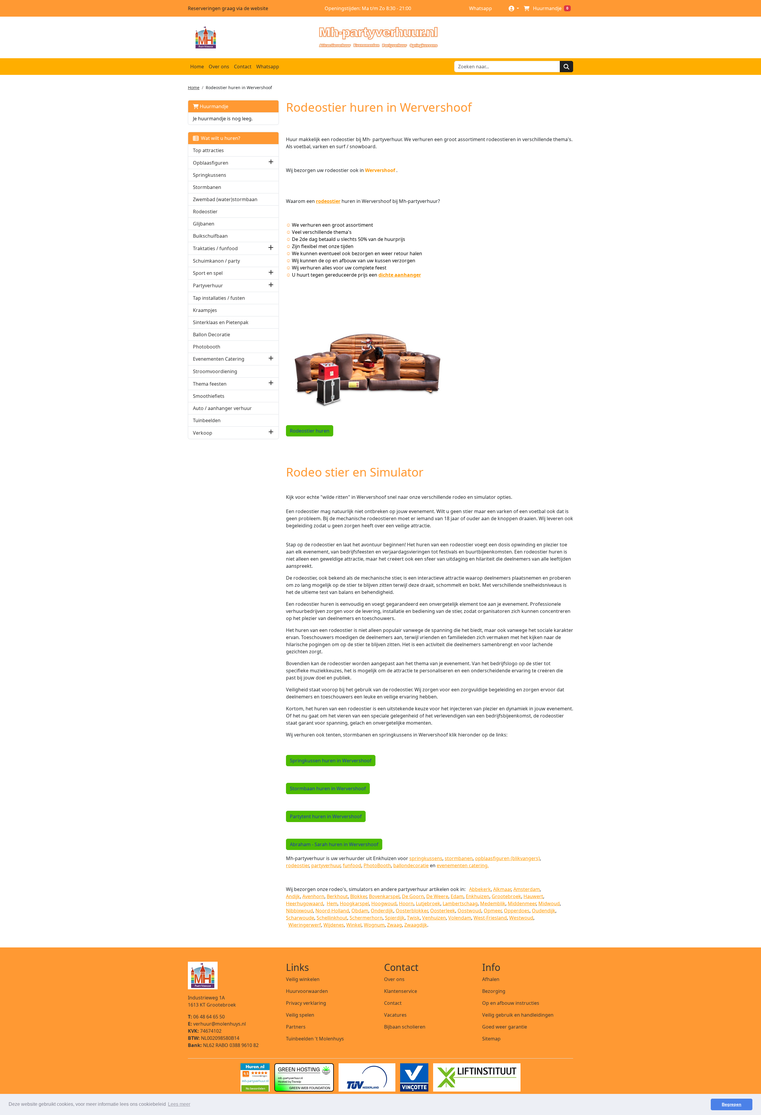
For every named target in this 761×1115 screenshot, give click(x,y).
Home (197, 66)
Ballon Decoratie (211, 334)
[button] (271, 162)
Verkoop (202, 433)
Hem (332, 903)
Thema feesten (210, 384)
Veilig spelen (300, 1015)
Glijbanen (203, 223)
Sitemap (491, 1038)
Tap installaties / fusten (219, 298)
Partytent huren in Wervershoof (326, 816)
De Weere (437, 896)
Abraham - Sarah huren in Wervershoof (334, 844)
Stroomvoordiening (215, 371)
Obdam (359, 910)
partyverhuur (325, 865)
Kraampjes (205, 310)
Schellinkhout (332, 917)
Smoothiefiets (208, 396)
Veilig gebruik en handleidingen (518, 1015)
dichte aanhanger (399, 275)
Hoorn (406, 903)
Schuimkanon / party (216, 261)
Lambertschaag (460, 903)
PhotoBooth (377, 865)
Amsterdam (526, 889)
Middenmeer (522, 903)
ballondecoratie (411, 865)
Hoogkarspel (354, 903)
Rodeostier (205, 211)
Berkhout (337, 896)
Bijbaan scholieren (404, 1026)
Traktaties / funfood (215, 248)
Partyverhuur (208, 285)
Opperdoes (516, 910)
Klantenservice (400, 991)
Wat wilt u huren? (219, 138)
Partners (296, 1026)
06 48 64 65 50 (206, 1016)
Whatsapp (480, 8)
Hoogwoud (384, 903)
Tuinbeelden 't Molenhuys (315, 1038)
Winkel (353, 925)
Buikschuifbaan (210, 236)
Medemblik (492, 903)
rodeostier (328, 201)
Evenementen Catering (218, 359)
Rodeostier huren (309, 431)
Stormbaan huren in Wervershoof (328, 788)
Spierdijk (395, 917)
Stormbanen (207, 187)
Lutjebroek (428, 903)
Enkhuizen (477, 896)
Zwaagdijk (415, 925)
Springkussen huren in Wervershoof (331, 760)
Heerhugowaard (304, 903)
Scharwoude (300, 917)
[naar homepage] (378, 37)
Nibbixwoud (299, 910)
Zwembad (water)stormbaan (225, 199)
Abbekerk (480, 889)
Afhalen (490, 979)
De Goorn (413, 896)
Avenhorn (313, 896)
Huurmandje (213, 106)
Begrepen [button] (731, 1104)
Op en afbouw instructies (510, 1003)
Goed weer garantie (504, 1026)
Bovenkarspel (384, 896)
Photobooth (206, 346)
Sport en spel (208, 273)
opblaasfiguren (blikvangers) (507, 858)
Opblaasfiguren (210, 163)
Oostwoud (469, 910)
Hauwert (533, 896)
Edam (457, 896)
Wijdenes (333, 925)
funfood (352, 865)
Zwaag (394, 925)
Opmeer (492, 910)
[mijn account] (513, 8)
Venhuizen (434, 917)
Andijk (293, 896)
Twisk (413, 917)
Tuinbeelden (207, 420)
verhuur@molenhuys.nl (217, 1024)
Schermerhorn (366, 917)
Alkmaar (502, 889)
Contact (242, 66)
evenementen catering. (463, 865)
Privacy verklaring (306, 1003)
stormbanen (459, 858)
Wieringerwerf (304, 925)
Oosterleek (442, 910)
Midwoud (549, 903)
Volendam (459, 917)
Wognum (374, 925)
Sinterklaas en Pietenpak (221, 322)
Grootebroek (506, 896)
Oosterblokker (412, 910)
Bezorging (493, 991)
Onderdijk (382, 910)
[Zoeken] (566, 66)
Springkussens (209, 175)
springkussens (425, 858)
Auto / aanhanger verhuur (222, 408)
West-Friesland (490, 917)
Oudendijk (543, 910)
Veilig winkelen (303, 979)
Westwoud (521, 917)
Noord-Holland (332, 910)
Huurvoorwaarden (307, 991)
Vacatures (395, 1015)
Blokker (358, 896)
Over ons (219, 66)
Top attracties (208, 150)
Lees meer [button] (179, 1104)
